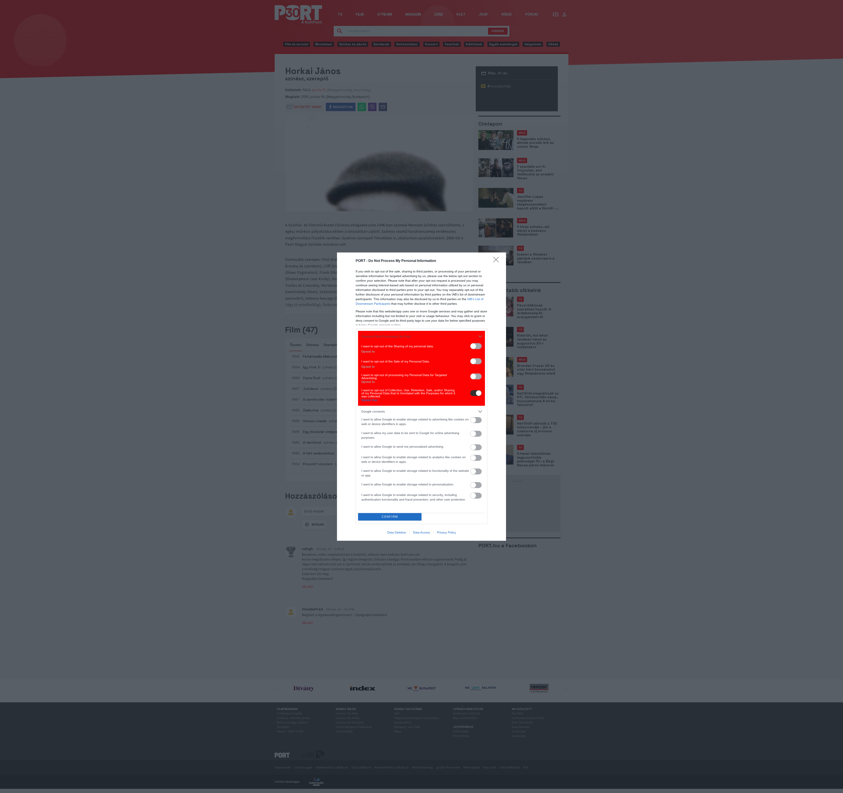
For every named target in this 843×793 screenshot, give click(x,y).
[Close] (497, 261)
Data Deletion (396, 532)
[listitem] (421, 336)
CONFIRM (390, 516)
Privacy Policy (446, 532)
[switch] (476, 346)
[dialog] (421, 396)
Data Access (421, 532)
